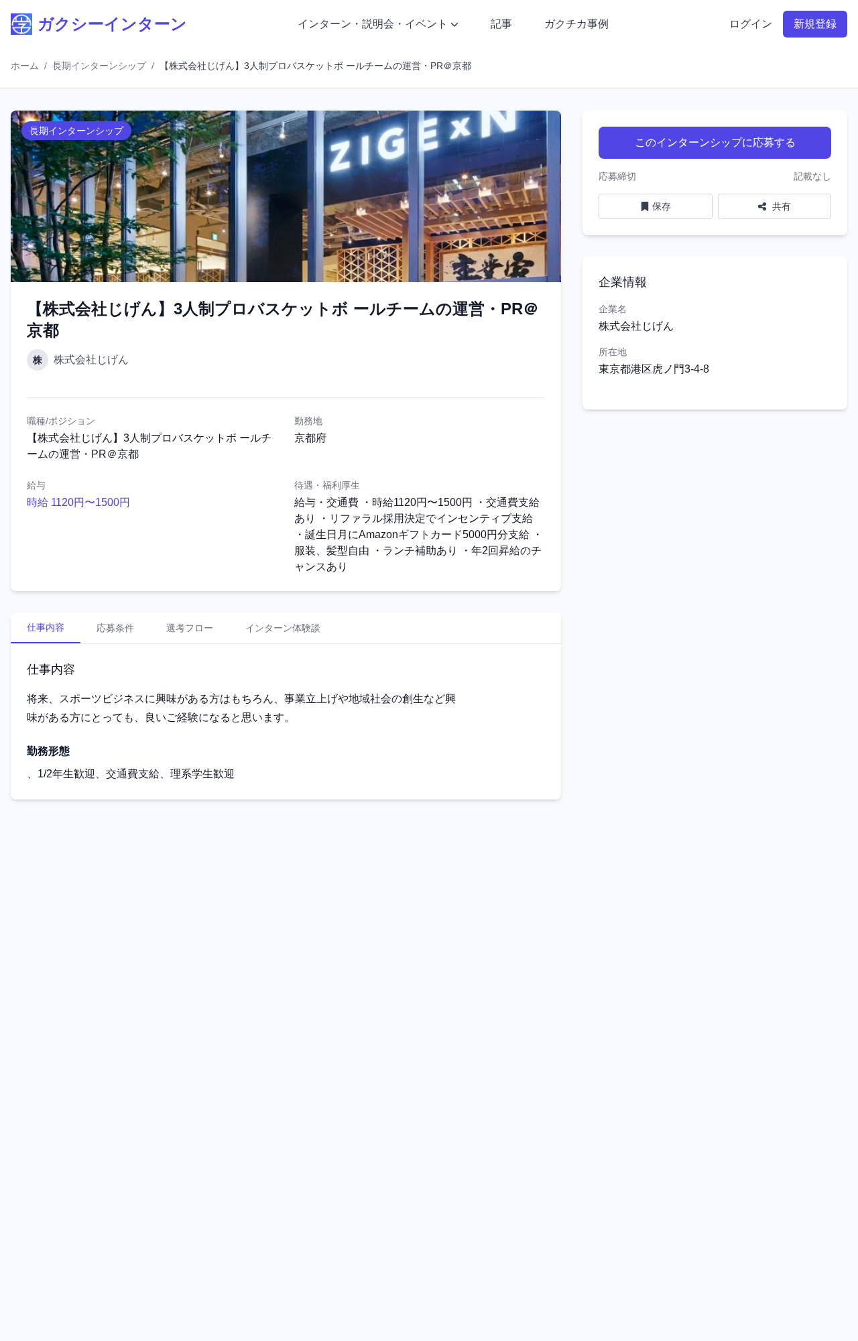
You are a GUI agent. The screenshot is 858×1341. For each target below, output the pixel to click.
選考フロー (189, 628)
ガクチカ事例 (576, 23)
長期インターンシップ (99, 65)
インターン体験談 (282, 628)
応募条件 (115, 628)
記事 (501, 23)
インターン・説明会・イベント (373, 23)
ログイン (750, 23)
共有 (780, 206)
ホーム (25, 65)
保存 (661, 206)
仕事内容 (45, 627)
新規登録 (815, 23)
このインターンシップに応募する (715, 142)
